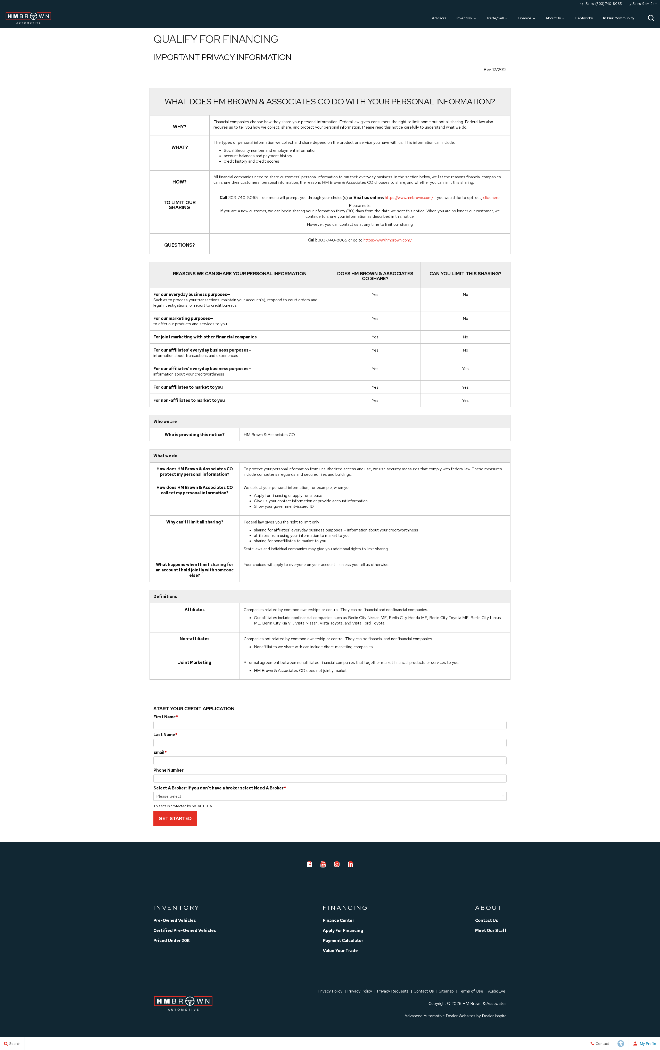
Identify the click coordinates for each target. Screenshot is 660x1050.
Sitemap (446, 991)
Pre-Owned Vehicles (174, 920)
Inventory (464, 18)
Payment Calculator (343, 940)
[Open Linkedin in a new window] (350, 864)
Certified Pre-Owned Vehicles (184, 930)
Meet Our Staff (491, 930)
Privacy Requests (393, 991)
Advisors (439, 18)
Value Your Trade (340, 950)
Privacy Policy (330, 991)
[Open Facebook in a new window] (309, 864)
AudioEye (496, 991)
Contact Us (486, 920)
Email (160, 752)
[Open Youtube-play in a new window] (323, 864)
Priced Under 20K (171, 940)
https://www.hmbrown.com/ (409, 197)
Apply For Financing (343, 930)
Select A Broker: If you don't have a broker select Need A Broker (219, 788)
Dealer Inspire (494, 1016)
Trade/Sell (495, 18)
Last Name (165, 734)
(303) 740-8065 (608, 4)
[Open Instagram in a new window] (337, 864)
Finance (524, 18)
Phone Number (168, 770)
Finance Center (338, 920)
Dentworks (584, 18)
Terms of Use (471, 991)
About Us (553, 18)
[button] (651, 18)
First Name (165, 717)
